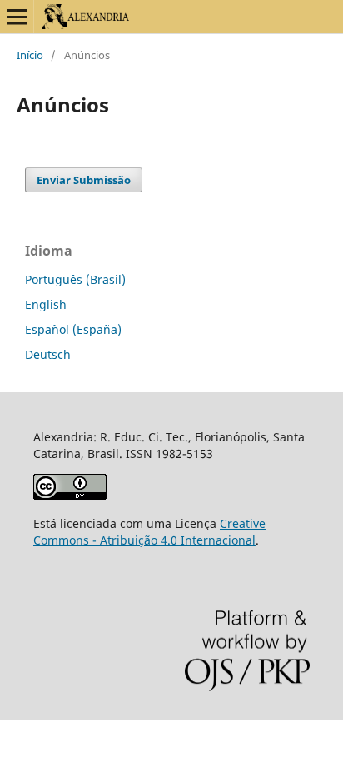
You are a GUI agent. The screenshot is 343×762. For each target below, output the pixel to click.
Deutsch (48, 354)
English (46, 304)
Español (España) (73, 329)
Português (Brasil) (75, 279)
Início (30, 54)
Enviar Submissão (84, 179)
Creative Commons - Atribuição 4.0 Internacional (149, 531)
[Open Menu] (16, 16)
